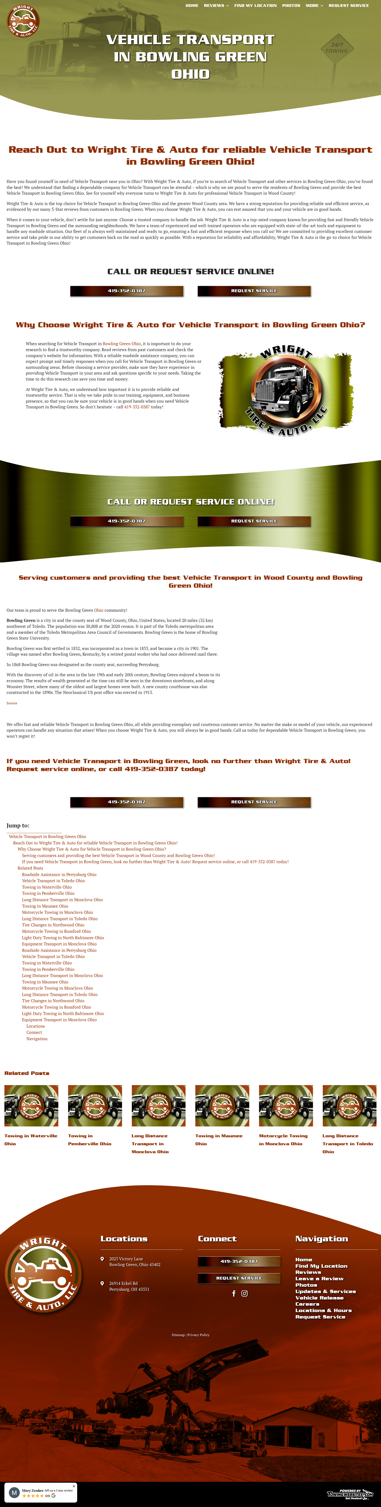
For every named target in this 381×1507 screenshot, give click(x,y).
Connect (34, 1032)
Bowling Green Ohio (122, 343)
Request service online (50, 769)
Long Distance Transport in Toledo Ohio (220, 1143)
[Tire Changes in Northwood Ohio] (286, 1105)
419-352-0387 (137, 407)
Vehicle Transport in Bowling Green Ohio (47, 836)
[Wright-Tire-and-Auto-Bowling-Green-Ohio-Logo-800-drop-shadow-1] (44, 1237)
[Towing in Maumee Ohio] (95, 1105)
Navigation (36, 1038)
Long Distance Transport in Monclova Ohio (22, 1143)
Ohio (98, 610)
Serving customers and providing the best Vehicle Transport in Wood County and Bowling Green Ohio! (118, 855)
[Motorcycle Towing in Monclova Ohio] (159, 1105)
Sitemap (178, 1334)
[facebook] (234, 1293)
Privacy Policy (198, 1334)
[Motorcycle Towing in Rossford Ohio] (350, 1105)
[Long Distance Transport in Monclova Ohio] (31, 1105)
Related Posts (30, 868)
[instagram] (244, 1293)
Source (12, 703)
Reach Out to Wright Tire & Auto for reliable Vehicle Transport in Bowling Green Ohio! (95, 843)
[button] (7, 1120)
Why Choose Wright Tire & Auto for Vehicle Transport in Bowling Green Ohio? (92, 849)
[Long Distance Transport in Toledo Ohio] (222, 1105)
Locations (35, 1026)
